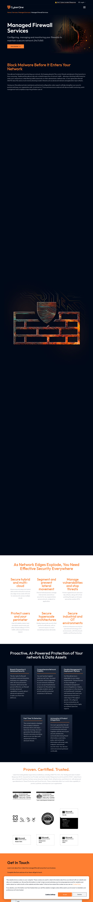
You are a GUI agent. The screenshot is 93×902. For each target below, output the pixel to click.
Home (9, 12)
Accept (65, 894)
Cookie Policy (77, 884)
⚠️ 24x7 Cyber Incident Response (65, 2)
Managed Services (24, 12)
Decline (79, 894)
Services (15, 12)
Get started (14, 46)
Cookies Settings (50, 894)
